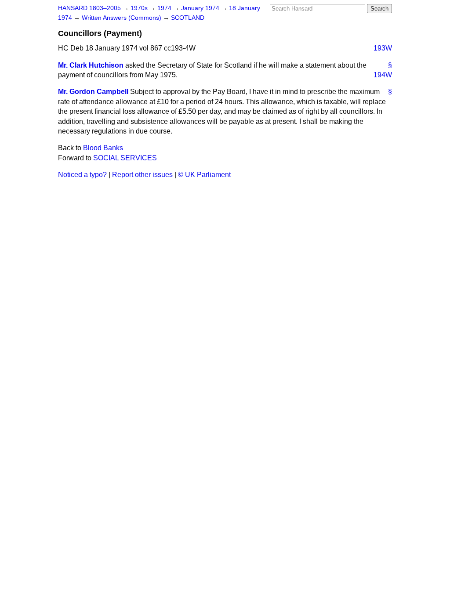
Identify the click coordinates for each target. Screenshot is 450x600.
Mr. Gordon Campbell (93, 91)
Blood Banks (103, 148)
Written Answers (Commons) (122, 17)
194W (383, 75)
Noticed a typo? (82, 174)
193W (383, 48)
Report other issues (142, 174)
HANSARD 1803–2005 (89, 8)
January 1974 (201, 8)
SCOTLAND (187, 17)
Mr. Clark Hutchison (90, 65)
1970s (140, 8)
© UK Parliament (204, 174)
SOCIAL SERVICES (125, 158)
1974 (165, 8)
